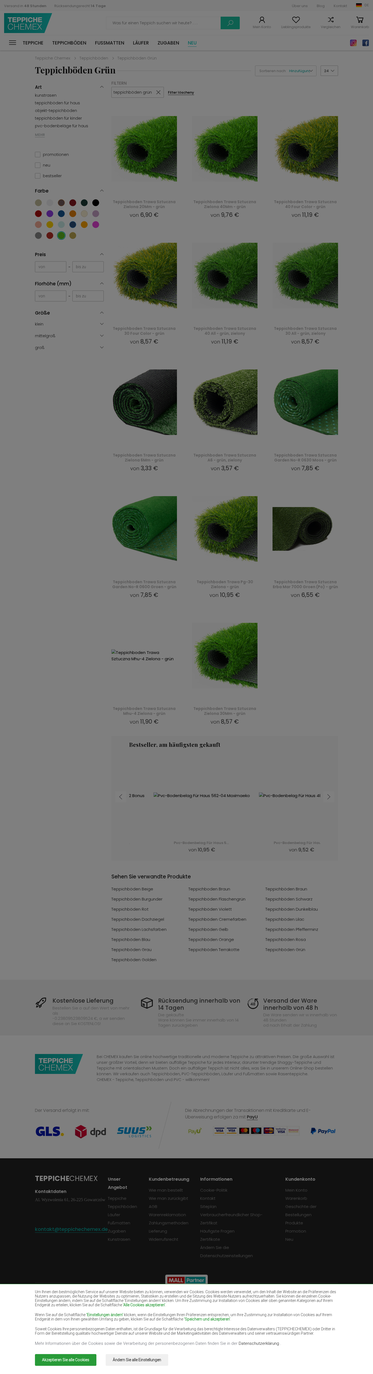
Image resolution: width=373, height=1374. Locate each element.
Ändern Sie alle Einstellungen (137, 1360)
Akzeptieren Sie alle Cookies (65, 1360)
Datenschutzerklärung (259, 1343)
